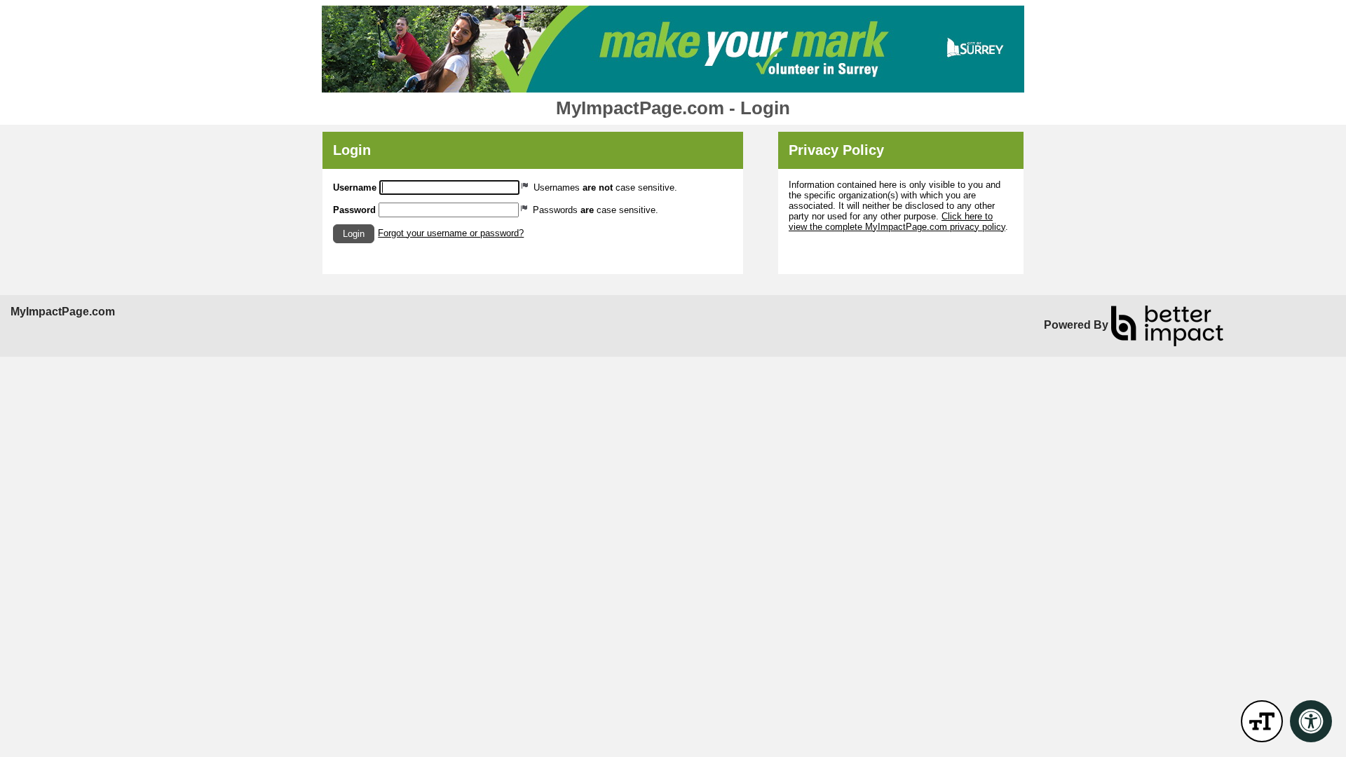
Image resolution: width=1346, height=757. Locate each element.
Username (354, 187)
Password (354, 210)
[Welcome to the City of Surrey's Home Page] (673, 49)
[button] (353, 233)
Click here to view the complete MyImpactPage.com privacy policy (897, 221)
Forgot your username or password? (451, 233)
